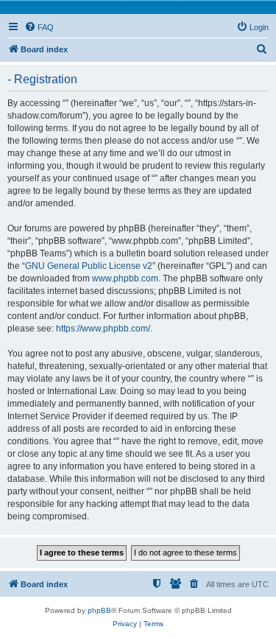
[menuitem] (39, 27)
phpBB (99, 610)
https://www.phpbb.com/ (103, 328)
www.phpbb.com (125, 278)
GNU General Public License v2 (88, 266)
